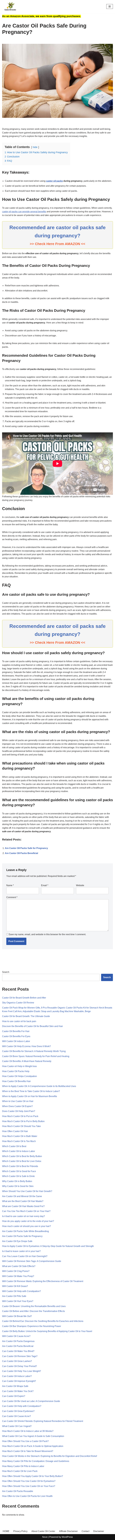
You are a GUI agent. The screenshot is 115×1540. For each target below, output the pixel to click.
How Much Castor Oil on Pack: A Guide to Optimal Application (32, 1446)
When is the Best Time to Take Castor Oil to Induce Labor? (31, 1091)
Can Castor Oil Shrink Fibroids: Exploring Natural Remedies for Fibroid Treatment (42, 1421)
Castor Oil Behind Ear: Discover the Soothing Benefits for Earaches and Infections (42, 1321)
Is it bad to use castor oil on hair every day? (23, 1216)
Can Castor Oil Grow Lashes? (17, 1361)
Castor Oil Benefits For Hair (15, 1031)
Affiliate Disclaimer (68, 1531)
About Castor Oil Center (43, 1531)
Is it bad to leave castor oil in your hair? (21, 1251)
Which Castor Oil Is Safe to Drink (18, 1176)
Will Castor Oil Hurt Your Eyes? (17, 1301)
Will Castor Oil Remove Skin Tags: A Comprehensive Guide (31, 1261)
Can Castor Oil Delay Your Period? (19, 1366)
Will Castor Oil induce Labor (16, 1041)
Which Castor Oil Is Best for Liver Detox (21, 1161)
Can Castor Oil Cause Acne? (16, 1416)
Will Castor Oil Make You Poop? (18, 1276)
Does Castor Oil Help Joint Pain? (18, 1111)
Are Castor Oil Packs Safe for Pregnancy (26, 848)
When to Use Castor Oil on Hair (17, 1101)
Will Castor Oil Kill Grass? (15, 1286)
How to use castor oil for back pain (19, 1021)
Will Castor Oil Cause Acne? (16, 1336)
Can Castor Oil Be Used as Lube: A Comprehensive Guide (31, 1401)
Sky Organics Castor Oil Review (18, 1002)
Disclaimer (98, 1531)
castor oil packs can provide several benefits (24, 211)
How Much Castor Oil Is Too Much (19, 1141)
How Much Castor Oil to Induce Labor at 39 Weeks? (27, 1431)
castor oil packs (54, 181)
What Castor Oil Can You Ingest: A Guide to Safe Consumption (33, 1436)
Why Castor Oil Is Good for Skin (18, 1186)
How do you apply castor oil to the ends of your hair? (28, 1221)
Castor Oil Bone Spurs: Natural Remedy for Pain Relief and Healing (35, 1056)
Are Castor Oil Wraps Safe (15, 1386)
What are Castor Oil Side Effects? (18, 1266)
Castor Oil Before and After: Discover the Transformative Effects (33, 1311)
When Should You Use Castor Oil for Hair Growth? (27, 1191)
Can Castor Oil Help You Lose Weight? (21, 1371)
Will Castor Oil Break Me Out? (17, 1316)
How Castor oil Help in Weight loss (19, 1066)
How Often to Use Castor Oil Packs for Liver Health (27, 1496)
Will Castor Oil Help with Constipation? (21, 1291)
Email (44, 885)
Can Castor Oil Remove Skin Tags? (19, 1356)
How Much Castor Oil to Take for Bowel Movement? (27, 1451)
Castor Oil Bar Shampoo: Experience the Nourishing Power (31, 1326)
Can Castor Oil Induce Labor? (17, 1376)
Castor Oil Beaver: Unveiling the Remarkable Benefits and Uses (34, 1306)
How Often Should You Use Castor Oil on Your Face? (28, 1486)
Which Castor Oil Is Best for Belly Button (22, 1156)
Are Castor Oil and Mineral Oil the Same (22, 1196)
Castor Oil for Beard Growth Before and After (24, 998)
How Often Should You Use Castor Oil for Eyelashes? (28, 1481)
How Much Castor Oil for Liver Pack (19, 1471)
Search (5, 972)
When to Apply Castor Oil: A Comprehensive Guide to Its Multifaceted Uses (39, 1086)
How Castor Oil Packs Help (15, 1071)
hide (35, 147)
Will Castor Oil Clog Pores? (15, 1271)
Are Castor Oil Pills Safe (14, 1296)
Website (80, 885)
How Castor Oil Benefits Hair (16, 1081)
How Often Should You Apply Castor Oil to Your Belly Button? (32, 1476)
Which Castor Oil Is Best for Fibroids (20, 1166)
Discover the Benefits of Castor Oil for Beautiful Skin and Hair (32, 1026)
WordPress (67, 1537)
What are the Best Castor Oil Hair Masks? (22, 1201)
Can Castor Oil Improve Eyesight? (19, 1381)
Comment (11, 897)
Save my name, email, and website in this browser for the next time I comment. (47, 934)
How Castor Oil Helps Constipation (19, 1076)
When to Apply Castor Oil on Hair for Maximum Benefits (29, 1096)
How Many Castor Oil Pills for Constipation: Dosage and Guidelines (35, 1461)
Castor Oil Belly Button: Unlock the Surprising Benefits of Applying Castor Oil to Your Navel (47, 1331)
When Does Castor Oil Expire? (17, 1106)
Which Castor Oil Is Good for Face (19, 1171)
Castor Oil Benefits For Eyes (16, 1036)
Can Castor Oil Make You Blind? (18, 1351)
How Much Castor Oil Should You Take (21, 1126)
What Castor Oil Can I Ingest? (17, 1426)
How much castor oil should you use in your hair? (26, 1226)
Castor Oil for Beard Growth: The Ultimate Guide (26, 1016)
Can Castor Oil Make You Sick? (18, 1391)
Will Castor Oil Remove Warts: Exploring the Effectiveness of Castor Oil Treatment (42, 1281)
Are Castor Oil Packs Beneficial (21, 853)
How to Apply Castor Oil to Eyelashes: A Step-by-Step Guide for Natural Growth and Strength (48, 1246)
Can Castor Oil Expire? (13, 1396)
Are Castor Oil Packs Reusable (17, 1491)
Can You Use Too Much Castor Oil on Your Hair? (26, 1211)
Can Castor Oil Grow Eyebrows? (18, 1411)
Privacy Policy (20, 1531)
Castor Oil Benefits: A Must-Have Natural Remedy (26, 1061)
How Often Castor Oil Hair (15, 1131)
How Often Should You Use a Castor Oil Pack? (25, 1441)
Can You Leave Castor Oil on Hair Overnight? (24, 1256)
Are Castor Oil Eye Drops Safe (17, 1241)
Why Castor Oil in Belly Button (17, 1181)
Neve (45, 1537)
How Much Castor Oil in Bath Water (19, 1136)
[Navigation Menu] (109, 6)
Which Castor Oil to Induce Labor (18, 1151)
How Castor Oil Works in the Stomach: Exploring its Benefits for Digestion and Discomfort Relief (49, 1456)
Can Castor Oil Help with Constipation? (21, 1406)
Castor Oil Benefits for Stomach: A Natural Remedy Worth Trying (34, 1051)
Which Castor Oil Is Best (14, 1146)
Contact (85, 1531)
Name (10, 885)
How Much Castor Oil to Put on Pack (20, 1116)
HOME (6, 1531)
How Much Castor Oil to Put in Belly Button (23, 1121)
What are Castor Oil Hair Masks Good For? (23, 1206)
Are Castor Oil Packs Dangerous (18, 1341)
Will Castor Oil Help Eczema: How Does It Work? (26, 1046)
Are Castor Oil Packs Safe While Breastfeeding (25, 1231)
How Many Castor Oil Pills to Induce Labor (23, 1466)
